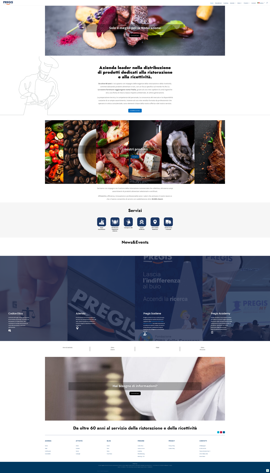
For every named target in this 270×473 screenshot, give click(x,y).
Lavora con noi (141, 448)
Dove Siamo (202, 456)
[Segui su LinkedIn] (224, 432)
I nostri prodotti (135, 149)
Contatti (253, 3)
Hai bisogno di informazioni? (135, 386)
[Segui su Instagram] (221, 432)
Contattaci (135, 35)
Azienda (232, 3)
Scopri (135, 157)
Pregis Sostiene (152, 313)
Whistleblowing (141, 453)
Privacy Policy (172, 445)
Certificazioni (48, 451)
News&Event (218, 3)
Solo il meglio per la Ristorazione (135, 28)
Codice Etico (15, 313)
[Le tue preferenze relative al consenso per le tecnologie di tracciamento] (267, 470)
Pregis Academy (220, 313)
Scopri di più (135, 110)
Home (211, 3)
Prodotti (246, 3)
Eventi (108, 445)
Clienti (239, 3)
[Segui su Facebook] (218, 432)
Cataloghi (78, 453)
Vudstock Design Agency (104, 471)
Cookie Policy (172, 448)
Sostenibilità (47, 453)
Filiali (46, 448)
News (108, 451)
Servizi (77, 451)
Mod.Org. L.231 (141, 456)
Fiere (108, 448)
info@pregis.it (202, 445)
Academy (226, 3)
